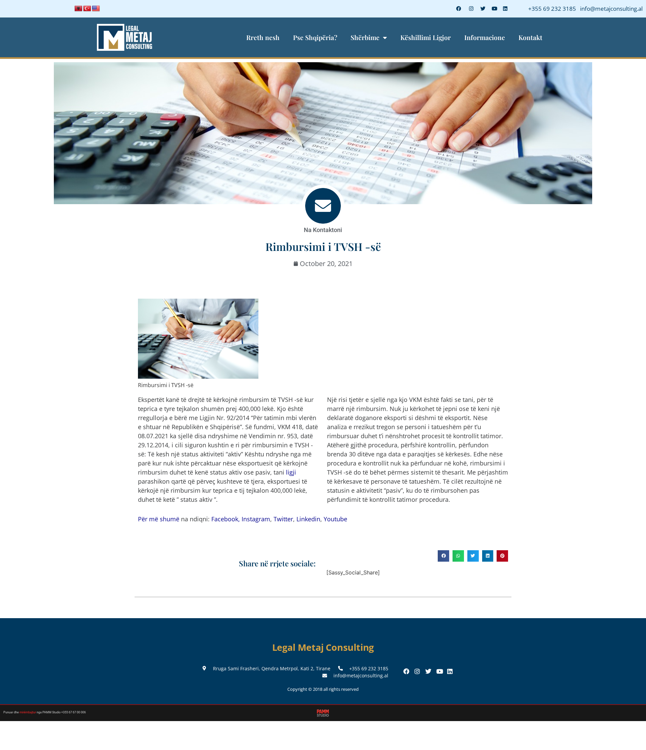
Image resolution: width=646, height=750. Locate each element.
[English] (96, 8)
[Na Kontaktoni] (323, 206)
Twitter (283, 519)
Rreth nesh (263, 37)
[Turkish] (87, 8)
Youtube (335, 519)
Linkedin (308, 519)
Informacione (484, 37)
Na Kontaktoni (323, 229)
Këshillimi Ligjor (425, 37)
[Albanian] (78, 8)
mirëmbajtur (28, 712)
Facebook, (225, 519)
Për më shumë (158, 519)
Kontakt (530, 37)
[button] (443, 556)
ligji (291, 472)
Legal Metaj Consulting (323, 647)
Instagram (256, 519)
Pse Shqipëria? (315, 37)
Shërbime (365, 37)
